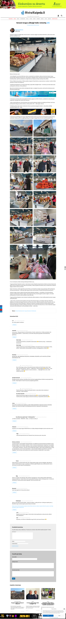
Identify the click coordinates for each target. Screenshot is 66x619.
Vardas (13, 541)
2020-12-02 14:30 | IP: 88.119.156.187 (26, 442)
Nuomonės (38, 18)
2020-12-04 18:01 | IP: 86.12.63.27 (19, 320)
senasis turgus (24, 311)
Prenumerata (11, 18)
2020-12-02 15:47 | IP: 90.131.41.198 (20, 403)
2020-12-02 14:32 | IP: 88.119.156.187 (22, 426)
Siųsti (14, 578)
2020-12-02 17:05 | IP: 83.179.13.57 (27, 388)
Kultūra (31, 18)
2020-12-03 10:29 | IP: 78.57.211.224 (22, 330)
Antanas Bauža (18, 311)
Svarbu (34, 25)
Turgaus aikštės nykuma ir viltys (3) (17, 603)
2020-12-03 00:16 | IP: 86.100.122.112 (24, 517)
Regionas (42, 18)
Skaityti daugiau (22, 611)
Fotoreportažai (22, 18)
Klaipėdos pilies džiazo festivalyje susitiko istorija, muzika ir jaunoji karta (48, 604)
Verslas (27, 18)
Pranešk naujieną (54, 18)
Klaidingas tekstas (15, 561)
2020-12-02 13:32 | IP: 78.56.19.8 (24, 512)
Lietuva (46, 18)
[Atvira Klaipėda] (33, 14)
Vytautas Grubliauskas (32, 311)
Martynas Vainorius (19, 29)
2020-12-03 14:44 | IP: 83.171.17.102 (30, 393)
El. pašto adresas (14, 543)
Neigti (59, 615)
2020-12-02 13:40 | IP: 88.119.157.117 (24, 476)
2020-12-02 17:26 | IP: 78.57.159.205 (22, 354)
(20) (48, 23)
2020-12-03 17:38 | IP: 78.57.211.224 (27, 340)
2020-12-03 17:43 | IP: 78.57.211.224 (27, 345)
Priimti (48, 615)
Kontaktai (49, 18)
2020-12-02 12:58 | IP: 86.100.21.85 (22, 488)
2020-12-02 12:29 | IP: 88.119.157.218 (27, 500)
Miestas (18, 18)
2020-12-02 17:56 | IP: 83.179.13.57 (27, 365)
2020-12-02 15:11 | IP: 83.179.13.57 (41, 417)
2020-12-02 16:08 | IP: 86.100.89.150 (26, 377)
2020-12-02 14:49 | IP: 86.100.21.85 (24, 433)
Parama (15, 18)
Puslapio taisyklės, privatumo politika (53, 617)
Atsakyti (14, 324)
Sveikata (34, 18)
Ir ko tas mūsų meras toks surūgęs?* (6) (33, 603)
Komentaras (14, 531)
